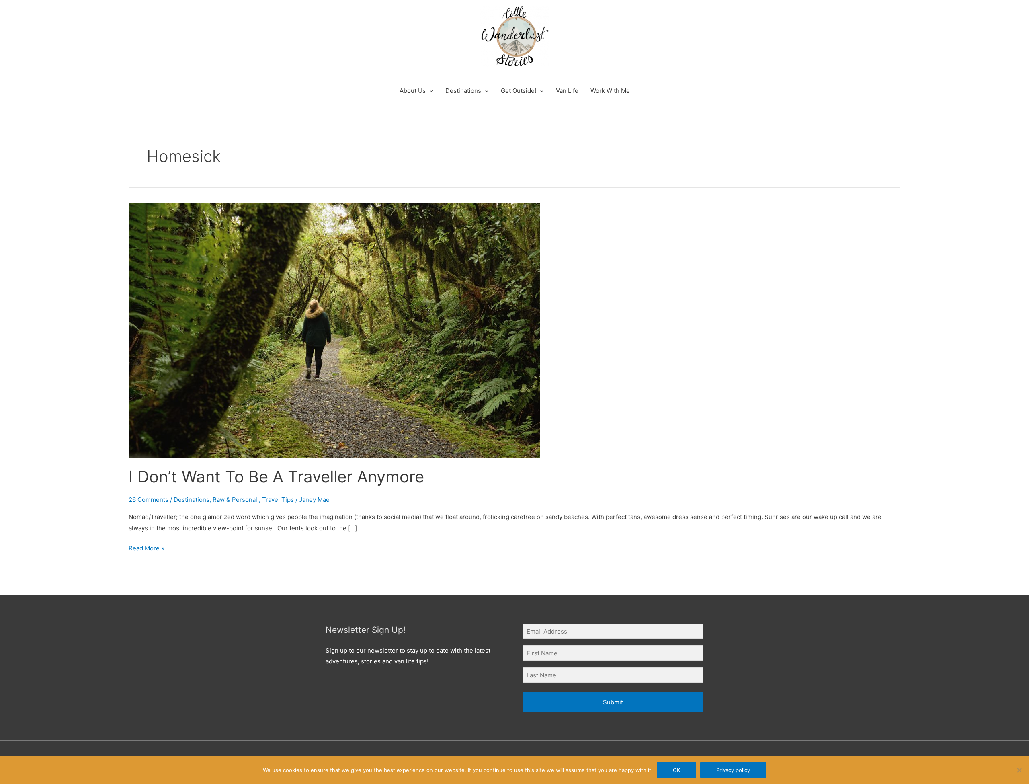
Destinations (463, 90)
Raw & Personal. (236, 499)
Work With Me (610, 90)
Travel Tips (278, 499)
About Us (413, 90)
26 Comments (148, 499)
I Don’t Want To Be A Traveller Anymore (276, 476)
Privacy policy (733, 770)
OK (676, 770)
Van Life (567, 90)
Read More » (146, 547)
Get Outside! (518, 90)
